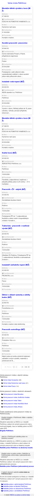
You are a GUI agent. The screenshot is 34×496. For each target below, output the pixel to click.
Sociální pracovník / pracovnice (14, 43)
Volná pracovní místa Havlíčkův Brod (15, 403)
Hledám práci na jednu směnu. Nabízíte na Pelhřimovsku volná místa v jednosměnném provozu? (16, 455)
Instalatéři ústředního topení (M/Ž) (15, 264)
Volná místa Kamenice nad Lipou (14, 383)
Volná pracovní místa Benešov (13, 394)
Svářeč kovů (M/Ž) (9, 152)
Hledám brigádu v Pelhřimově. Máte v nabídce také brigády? (16, 418)
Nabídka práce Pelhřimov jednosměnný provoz (17, 466)
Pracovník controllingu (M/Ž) (13, 329)
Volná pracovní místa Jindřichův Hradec (16, 397)
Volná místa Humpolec (10, 380)
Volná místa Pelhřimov (17, 3)
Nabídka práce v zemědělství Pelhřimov (16, 491)
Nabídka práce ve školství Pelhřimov (15, 486)
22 (22, 367)
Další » (26, 367)
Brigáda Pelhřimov (6, 430)
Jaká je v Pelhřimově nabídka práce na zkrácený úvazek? (14, 437)
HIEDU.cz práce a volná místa (20, 495)
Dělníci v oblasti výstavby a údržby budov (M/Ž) (16, 295)
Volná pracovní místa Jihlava (12, 407)
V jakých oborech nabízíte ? (15, 473)
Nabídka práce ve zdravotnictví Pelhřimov (17, 488)
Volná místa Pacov (9, 386)
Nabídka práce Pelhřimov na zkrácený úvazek (16, 447)
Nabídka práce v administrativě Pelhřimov (17, 484)
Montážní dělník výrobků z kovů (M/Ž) (16, 9)
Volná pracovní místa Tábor (12, 400)
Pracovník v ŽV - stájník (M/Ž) (14, 189)
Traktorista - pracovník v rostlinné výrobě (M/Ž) (15, 226)
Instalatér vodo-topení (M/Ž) (13, 81)
